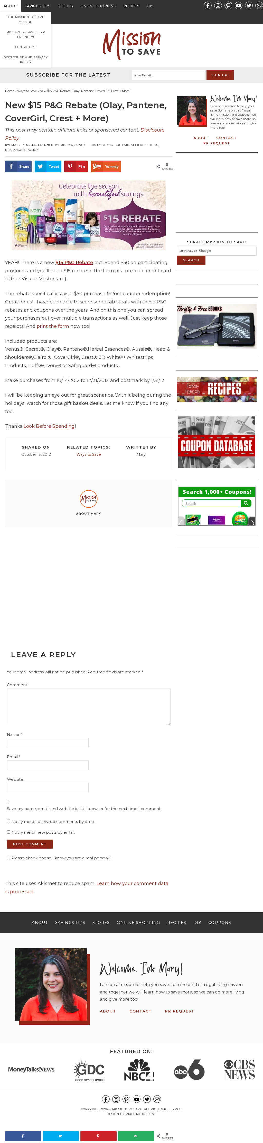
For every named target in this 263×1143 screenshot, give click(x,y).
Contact (226, 138)
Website (15, 779)
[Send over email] (136, 1136)
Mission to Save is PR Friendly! (25, 34)
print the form (53, 326)
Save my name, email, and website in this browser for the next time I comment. (84, 808)
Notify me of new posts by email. (43, 832)
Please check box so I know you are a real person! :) (61, 858)
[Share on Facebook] (23, 1136)
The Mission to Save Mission (25, 19)
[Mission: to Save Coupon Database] (216, 469)
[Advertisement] (88, 577)
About (10, 6)
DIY (150, 6)
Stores (65, 6)
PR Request (216, 143)
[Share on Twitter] (61, 1136)
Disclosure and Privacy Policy (26, 59)
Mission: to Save (131, 44)
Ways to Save (89, 454)
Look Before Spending (49, 426)
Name (14, 734)
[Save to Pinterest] (98, 1136)
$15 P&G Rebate (74, 262)
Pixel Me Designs (141, 1114)
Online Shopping (98, 6)
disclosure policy (21, 150)
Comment (17, 684)
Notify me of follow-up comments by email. (53, 821)
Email (14, 756)
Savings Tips (37, 6)
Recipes (132, 6)
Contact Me (25, 47)
